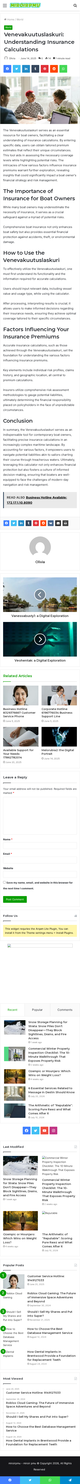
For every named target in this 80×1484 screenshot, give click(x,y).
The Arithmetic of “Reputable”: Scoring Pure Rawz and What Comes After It (50, 1109)
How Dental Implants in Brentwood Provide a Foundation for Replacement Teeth (51, 1356)
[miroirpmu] (25, 5)
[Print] (65, 523)
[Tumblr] (28, 523)
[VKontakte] (51, 523)
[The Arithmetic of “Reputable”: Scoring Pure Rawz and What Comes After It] (14, 1110)
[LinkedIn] (21, 523)
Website (8, 868)
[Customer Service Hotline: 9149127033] (13, 1281)
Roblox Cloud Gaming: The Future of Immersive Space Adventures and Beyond (51, 1297)
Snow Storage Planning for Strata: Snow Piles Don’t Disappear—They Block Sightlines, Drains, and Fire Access (47, 1030)
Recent (12, 1010)
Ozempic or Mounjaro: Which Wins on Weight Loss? (20, 1238)
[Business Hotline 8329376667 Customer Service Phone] (20, 695)
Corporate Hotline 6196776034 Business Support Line (57, 712)
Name (7, 839)
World (20, 19)
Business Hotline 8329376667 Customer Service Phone (19, 712)
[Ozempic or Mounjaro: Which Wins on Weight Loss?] (14, 1076)
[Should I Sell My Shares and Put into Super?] (13, 1317)
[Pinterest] (36, 523)
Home (10, 19)
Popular (37, 1010)
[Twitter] (14, 523)
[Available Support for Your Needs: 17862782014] (20, 737)
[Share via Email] (58, 523)
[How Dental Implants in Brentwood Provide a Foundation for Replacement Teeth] (13, 1357)
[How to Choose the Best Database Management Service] (13, 1337)
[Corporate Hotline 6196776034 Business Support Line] (59, 695)
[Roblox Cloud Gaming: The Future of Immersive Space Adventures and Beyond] (13, 1298)
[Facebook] (6, 523)
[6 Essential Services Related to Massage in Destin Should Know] (14, 1093)
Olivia (12, 58)
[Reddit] (43, 523)
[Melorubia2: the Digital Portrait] (59, 737)
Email (7, 853)
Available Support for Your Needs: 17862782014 (18, 753)
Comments (64, 1010)
